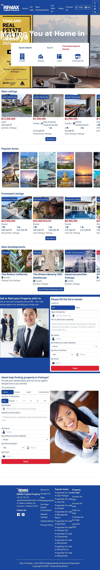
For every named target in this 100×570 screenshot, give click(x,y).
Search (50, 47)
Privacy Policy (46, 525)
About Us (44, 489)
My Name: (55, 335)
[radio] (63, 307)
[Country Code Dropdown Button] (23, 447)
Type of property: (58, 312)
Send (75, 368)
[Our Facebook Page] (18, 514)
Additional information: (10, 413)
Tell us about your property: (62, 319)
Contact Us (45, 493)
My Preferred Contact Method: (63, 343)
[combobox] (63, 354)
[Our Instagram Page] (23, 514)
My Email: (55, 359)
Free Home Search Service (71, 47)
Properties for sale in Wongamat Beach (63, 514)
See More (50, 139)
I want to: (55, 303)
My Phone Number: (59, 350)
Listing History (47, 521)
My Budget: (6, 405)
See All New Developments (51, 289)
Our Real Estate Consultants (46, 507)
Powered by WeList (59, 566)
